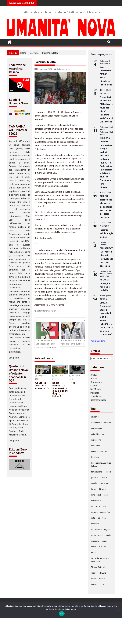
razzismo (95, 524)
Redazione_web (63, 69)
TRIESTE (102, 573)
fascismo (95, 457)
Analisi (93, 375)
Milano (107, 495)
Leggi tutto (14, 357)
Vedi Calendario (97, 340)
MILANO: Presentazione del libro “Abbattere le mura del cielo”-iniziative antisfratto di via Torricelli (106, 107)
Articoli (93, 378)
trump (93, 579)
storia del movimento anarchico (100, 560)
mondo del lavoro (98, 506)
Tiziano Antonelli (98, 567)
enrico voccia (97, 451)
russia (101, 535)
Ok (61, 613)
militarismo (96, 501)
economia (95, 446)
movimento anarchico (100, 512)
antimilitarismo (43, 311)
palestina (102, 518)
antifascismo (97, 428)
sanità (108, 535)
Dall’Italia (94, 392)
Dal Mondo (95, 389)
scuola (104, 541)
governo (94, 477)
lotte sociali (96, 495)
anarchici (95, 417)
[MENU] (119, 42)
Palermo (54, 311)
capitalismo (96, 440)
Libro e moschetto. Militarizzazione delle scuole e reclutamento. (46, 343)
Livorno (102, 489)
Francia (108, 472)
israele (94, 483)
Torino (94, 573)
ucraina (94, 584)
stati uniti (103, 547)
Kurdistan (104, 483)
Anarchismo (96, 423)
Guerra (104, 477)
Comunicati (96, 382)
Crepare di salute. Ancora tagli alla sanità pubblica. (73, 342)
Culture (93, 385)
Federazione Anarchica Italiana (101, 464)
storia (93, 552)
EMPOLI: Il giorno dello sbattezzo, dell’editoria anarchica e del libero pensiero (106, 207)
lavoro (94, 489)
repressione (96, 529)
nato (93, 518)
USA (102, 584)
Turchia (102, 579)
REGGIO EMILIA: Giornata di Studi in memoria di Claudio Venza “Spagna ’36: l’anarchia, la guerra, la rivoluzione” (106, 317)
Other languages (98, 400)
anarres (107, 423)
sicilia (93, 547)
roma (93, 535)
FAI (106, 451)
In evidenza (95, 396)
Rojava (107, 529)
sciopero (95, 541)
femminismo (96, 472)
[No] (118, 610)
